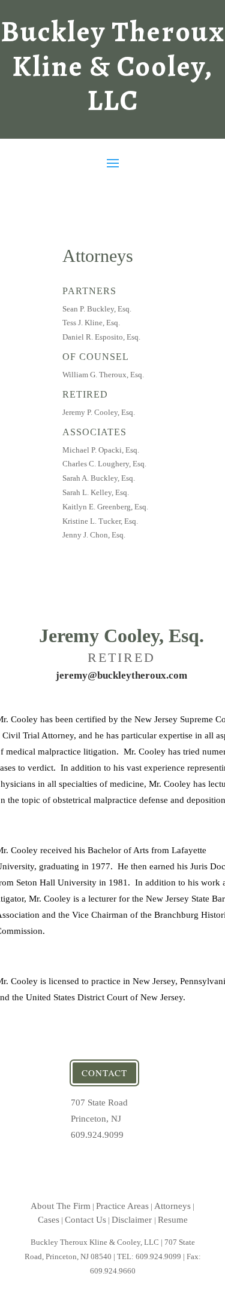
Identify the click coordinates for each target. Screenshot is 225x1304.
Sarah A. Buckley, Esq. (98, 478)
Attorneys (172, 1206)
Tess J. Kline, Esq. (91, 322)
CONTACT (104, 1073)
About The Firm (61, 1206)
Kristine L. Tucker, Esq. (100, 521)
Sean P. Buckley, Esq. (96, 308)
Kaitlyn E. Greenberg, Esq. (105, 506)
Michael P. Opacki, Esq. (100, 449)
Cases (48, 1219)
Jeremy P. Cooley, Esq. (98, 412)
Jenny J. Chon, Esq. (93, 534)
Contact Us (85, 1219)
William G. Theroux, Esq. (103, 374)
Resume (173, 1219)
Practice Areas (122, 1206)
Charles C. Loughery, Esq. (104, 463)
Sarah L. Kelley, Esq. (95, 492)
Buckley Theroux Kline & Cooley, (113, 66)
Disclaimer (133, 1219)
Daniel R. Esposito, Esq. (101, 336)
